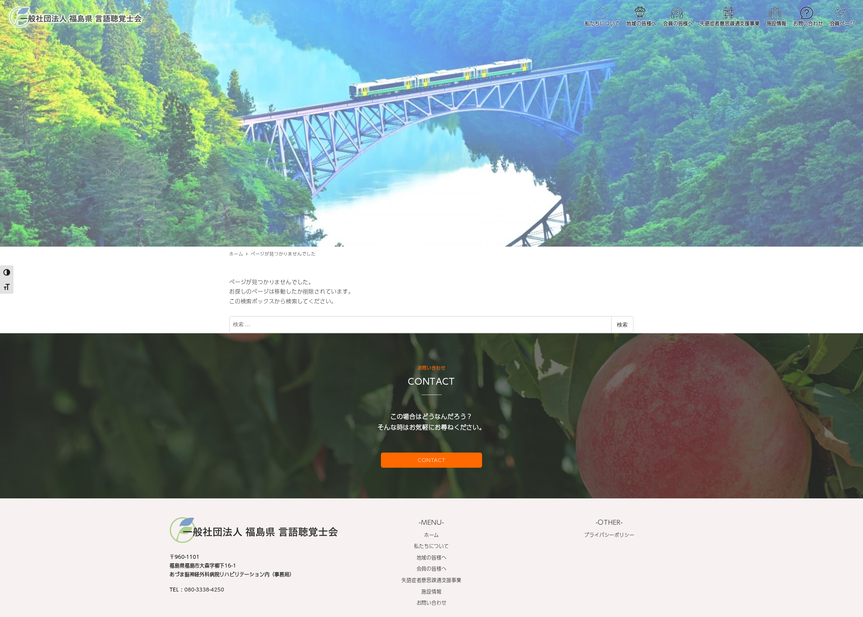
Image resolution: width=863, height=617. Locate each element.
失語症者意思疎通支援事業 (431, 580)
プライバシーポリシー (609, 534)
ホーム (431, 534)
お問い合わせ (432, 602)
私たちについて (431, 546)
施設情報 (431, 591)
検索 (622, 324)
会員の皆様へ (432, 568)
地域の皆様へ (432, 557)
